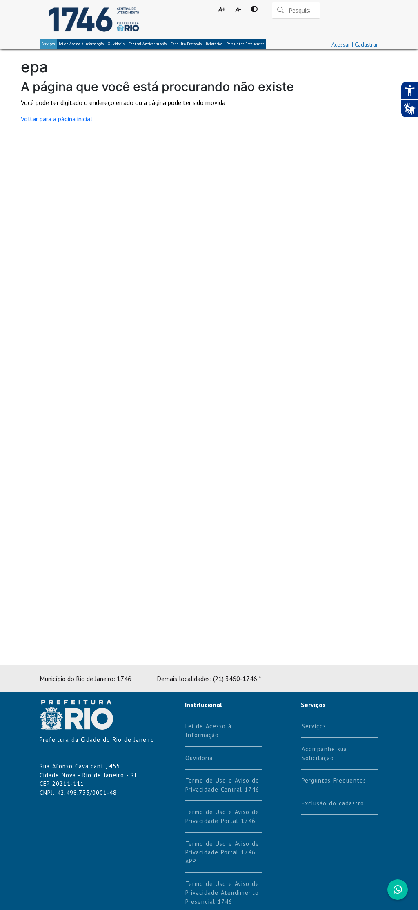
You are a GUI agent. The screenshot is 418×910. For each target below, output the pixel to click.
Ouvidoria (116, 44)
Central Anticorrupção (148, 44)
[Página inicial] (94, 19)
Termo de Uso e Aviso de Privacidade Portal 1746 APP (222, 852)
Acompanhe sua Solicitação (324, 753)
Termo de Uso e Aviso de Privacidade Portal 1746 (222, 816)
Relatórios (214, 44)
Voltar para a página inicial (56, 119)
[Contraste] (254, 9)
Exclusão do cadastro (333, 803)
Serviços (48, 44)
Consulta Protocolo (186, 44)
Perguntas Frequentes (245, 44)
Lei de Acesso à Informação (208, 730)
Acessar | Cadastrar (354, 44)
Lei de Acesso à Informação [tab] (81, 44)
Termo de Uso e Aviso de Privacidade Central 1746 (222, 785)
